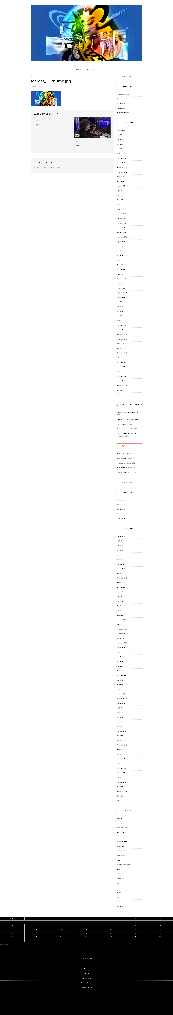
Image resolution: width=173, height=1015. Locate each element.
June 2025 (120, 195)
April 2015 (120, 371)
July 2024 (120, 246)
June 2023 (120, 306)
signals (119, 892)
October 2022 (121, 344)
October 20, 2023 (36, 87)
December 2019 (122, 348)
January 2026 (121, 163)
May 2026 (120, 144)
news (118, 869)
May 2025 (120, 200)
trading (119, 902)
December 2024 (122, 223)
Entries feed (86, 978)
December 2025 (122, 167)
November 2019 (122, 353)
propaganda (121, 888)
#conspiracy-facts (123, 94)
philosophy (120, 879)
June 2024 (120, 251)
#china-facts (121, 454)
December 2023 (122, 279)
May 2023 (120, 311)
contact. (92, 69)
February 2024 (121, 269)
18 (36, 933)
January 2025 (121, 218)
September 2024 (122, 237)
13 (86, 929)
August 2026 (121, 130)
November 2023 (122, 283)
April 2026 (120, 149)
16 (160, 929)
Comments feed (86, 983)
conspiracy (120, 823)
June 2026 (120, 140)
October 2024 (121, 232)
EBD (118, 424)
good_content (121, 851)
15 (135, 929)
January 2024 (121, 274)
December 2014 (122, 385)
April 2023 (120, 316)
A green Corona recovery (125, 412)
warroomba (120, 906)
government (121, 855)
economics (120, 846)
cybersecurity (121, 837)
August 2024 (121, 242)
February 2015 (121, 376)
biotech (119, 818)
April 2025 (120, 204)
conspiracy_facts (122, 827)
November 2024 (122, 228)
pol (32, 75)
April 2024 (120, 260)
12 (61, 929)
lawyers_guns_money (124, 865)
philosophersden (122, 874)
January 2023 (121, 330)
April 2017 (120, 357)
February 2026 (121, 158)
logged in (46, 167)
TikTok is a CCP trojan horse (126, 433)
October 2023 (121, 288)
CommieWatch (130, 446)
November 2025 (122, 172)
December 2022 (122, 334)
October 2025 (121, 177)
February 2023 (121, 325)
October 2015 (121, 367)
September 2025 (122, 181)
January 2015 (121, 381)
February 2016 (121, 362)
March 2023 (120, 320)
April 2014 (120, 395)
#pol (38, 125)
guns (118, 860)
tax (118, 897)
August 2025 (121, 186)
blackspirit (120, 429)
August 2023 (121, 297)
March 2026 (120, 153)
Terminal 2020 (121, 419)
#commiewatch (122, 458)
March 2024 (120, 265)
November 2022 (122, 339)
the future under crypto (130, 404)
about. (79, 69)
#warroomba (121, 103)
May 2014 (120, 390)
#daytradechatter (123, 113)
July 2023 (119, 302)
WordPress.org (86, 987)
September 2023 (122, 293)
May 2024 (120, 255)
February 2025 (121, 214)
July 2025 (120, 191)
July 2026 (120, 135)
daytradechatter (122, 841)
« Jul (85, 950)
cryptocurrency (122, 832)
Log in (86, 973)
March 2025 (120, 209)
